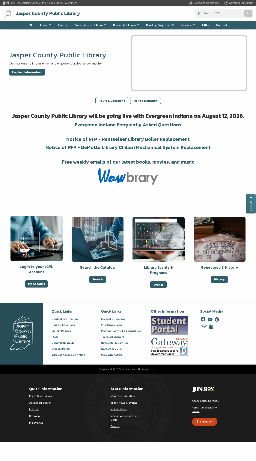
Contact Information (27, 72)
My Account (36, 284)
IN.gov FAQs (36, 422)
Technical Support (112, 337)
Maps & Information (123, 396)
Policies (34, 409)
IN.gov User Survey (40, 396)
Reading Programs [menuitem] (160, 25)
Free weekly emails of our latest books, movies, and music (128, 161)
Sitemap (34, 416)
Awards (115, 426)
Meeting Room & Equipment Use (121, 331)
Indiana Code (119, 409)
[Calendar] (211, 326)
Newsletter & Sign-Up (114, 343)
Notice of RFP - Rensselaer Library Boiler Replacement (128, 139)
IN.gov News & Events (124, 402)
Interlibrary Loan (111, 325)
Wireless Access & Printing (68, 354)
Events (158, 284)
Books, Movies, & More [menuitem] (91, 25)
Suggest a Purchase (113, 319)
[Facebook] (203, 319)
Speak (204, 421)
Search (97, 279)
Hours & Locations (112, 100)
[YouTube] (210, 319)
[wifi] (204, 326)
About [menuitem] (46, 25)
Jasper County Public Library (48, 13)
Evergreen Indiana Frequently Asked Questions (128, 124)
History (219, 279)
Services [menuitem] (189, 25)
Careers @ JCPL (111, 349)
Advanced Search (40, 402)
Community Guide (63, 343)
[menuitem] (30, 25)
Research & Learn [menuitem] (127, 25)
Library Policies (61, 331)
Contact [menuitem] (221, 25)
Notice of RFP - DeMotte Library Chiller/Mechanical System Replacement (128, 147)
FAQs (55, 337)
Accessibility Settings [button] (205, 400)
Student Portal (61, 349)
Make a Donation (145, 100)
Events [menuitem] (62, 25)
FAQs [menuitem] (205, 25)
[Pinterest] (217, 319)
